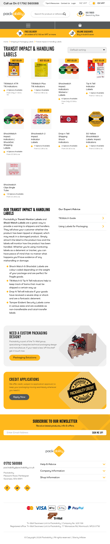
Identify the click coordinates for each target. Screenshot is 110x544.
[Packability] (14, 14)
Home (6, 42)
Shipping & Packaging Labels (22, 42)
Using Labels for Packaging (73, 226)
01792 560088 (28, 3)
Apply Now (19, 396)
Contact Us (65, 3)
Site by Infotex (79, 537)
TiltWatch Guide (67, 218)
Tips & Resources (53, 3)
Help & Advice (48, 464)
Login (73, 3)
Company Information (52, 470)
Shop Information (50, 477)
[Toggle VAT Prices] (92, 3)
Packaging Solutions (24, 357)
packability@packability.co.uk (19, 467)
